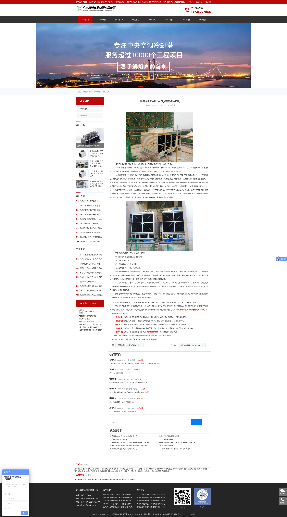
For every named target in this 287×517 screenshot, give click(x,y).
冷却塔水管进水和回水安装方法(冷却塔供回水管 (91, 210)
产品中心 (135, 19)
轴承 (195, 469)
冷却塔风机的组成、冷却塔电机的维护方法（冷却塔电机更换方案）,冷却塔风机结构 (152, 504)
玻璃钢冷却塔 (191, 175)
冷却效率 (204, 469)
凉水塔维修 (145, 471)
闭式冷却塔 (87, 479)
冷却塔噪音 (78, 469)
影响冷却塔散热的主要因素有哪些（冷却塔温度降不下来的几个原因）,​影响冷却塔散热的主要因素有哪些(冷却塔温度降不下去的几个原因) (152, 501)
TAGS (79, 464)
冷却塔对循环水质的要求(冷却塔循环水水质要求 (91, 228)
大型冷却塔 (152, 469)
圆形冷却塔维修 (178, 469)
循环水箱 (160, 469)
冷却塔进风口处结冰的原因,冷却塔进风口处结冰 (91, 295)
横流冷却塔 (87, 469)
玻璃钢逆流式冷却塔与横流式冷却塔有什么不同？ (91, 264)
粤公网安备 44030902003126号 (183, 514)
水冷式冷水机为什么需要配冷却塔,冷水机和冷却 (91, 273)
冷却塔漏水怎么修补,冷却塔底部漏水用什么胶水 (91, 286)
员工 (129, 471)
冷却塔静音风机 (105, 471)
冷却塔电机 (112, 469)
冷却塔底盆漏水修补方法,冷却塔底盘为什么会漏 (91, 291)
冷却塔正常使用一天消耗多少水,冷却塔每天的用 (91, 215)
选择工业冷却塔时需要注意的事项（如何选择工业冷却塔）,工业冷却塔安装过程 (152, 507)
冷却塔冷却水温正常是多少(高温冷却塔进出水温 (91, 201)
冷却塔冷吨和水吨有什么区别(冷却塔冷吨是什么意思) (130, 442)
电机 (135, 469)
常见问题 (84, 109)
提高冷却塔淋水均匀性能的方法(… (129, 345)
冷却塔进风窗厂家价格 (119, 439)
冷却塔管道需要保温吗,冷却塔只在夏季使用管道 (91, 255)
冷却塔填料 (145, 339)
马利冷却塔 (104, 469)
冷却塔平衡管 (90, 471)
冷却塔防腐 (152, 339)
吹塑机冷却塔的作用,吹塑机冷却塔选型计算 (91, 268)
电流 (112, 471)
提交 (196, 422)
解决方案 (106, 92)
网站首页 (85, 19)
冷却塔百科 (118, 19)
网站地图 (207, 2)
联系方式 (199, 2)
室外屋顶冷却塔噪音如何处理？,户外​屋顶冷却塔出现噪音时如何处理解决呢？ (118, 507)
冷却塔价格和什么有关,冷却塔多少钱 (124, 436)
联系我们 (203, 19)
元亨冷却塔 (129, 469)
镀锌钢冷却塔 (136, 471)
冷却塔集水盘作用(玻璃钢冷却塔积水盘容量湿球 (91, 237)
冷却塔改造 (165, 471)
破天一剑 (133, 479)
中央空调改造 (113, 479)
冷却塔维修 (133, 164)
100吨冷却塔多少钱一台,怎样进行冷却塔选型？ (175, 449)
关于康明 (102, 19)
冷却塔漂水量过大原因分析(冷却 (191, 345)
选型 (97, 471)
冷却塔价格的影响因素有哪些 (169, 436)
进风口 (145, 469)
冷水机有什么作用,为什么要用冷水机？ (91, 277)
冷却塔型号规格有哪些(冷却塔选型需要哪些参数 (91, 219)
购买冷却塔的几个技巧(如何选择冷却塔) (131, 335)
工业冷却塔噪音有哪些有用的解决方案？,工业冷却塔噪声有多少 (118, 501)
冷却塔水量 (168, 469)
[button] (140, 86)
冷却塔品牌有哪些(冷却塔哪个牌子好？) (125, 449)
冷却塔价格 (164, 175)
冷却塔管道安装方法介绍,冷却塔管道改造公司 (91, 259)
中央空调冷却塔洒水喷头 (89, 282)
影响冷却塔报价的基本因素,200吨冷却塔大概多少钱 (177, 442)
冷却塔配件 (169, 19)
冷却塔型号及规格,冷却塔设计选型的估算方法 (91, 232)
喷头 (116, 471)
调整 (75, 471)
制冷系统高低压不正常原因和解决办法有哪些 (152, 497)
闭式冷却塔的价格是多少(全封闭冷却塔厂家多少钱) (129, 445)
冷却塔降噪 (123, 302)
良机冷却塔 (121, 469)
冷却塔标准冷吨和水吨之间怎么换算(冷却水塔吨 (91, 206)
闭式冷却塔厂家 (123, 479)
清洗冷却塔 (123, 471)
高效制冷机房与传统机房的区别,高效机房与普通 (91, 241)
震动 (83, 471)
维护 (198, 469)
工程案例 (186, 19)
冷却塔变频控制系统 (166, 439)
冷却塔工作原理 (155, 471)
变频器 (140, 469)
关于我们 (190, 2)
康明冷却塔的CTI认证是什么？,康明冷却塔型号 (118, 494)
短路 (79, 471)
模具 (185, 469)
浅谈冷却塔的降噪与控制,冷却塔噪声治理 (117, 497)
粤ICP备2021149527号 (161, 514)
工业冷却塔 (95, 469)
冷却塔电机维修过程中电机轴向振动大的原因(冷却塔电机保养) (118, 504)
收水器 (138, 339)
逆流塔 (190, 469)
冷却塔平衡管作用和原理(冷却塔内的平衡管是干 (91, 224)
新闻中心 (152, 19)
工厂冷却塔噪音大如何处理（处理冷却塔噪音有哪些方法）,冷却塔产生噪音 (152, 494)
